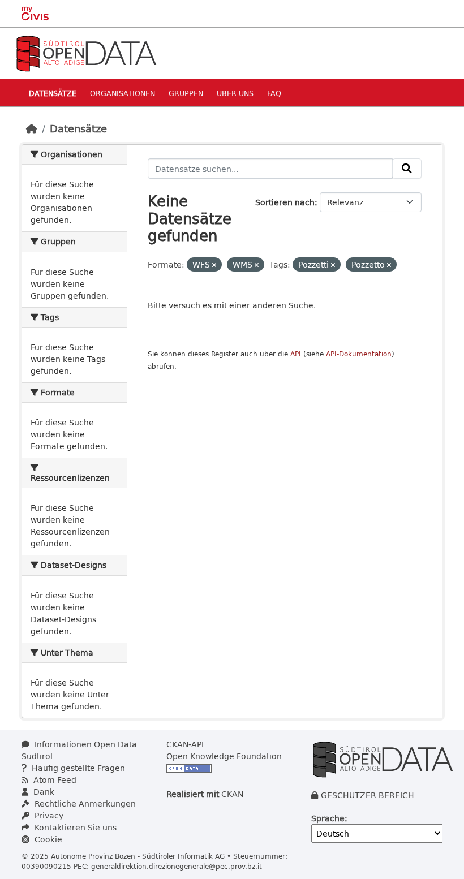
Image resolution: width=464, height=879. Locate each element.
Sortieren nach (285, 202)
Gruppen (186, 93)
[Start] (31, 128)
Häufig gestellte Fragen (77, 768)
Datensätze (52, 93)
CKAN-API (185, 744)
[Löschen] (214, 265)
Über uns (235, 93)
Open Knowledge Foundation (224, 756)
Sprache (328, 818)
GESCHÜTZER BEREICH (367, 795)
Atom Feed (53, 780)
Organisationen (122, 93)
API (295, 353)
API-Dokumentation (359, 353)
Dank (42, 792)
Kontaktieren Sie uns (74, 827)
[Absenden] (407, 168)
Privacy (47, 815)
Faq (274, 93)
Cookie (47, 839)
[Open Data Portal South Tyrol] (86, 52)
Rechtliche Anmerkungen (84, 803)
